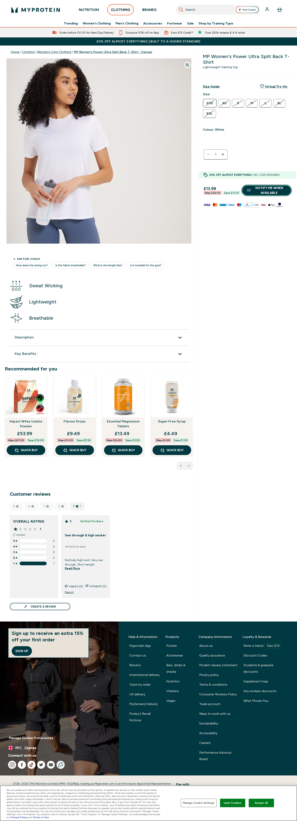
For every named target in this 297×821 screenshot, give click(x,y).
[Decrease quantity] (208, 154)
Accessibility (208, 733)
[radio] (210, 103)
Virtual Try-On (276, 86)
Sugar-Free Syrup (172, 421)
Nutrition (173, 681)
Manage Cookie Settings (198, 802)
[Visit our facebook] (22, 765)
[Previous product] (181, 466)
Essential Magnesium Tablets (123, 424)
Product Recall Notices (140, 717)
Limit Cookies (232, 802)
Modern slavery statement (218, 665)
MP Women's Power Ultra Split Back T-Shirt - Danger (113, 52)
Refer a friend (261, 645)
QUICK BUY (29, 450)
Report (69, 592)
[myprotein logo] (35, 9)
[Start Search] (181, 10)
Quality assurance (212, 655)
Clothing (28, 52)
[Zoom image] (187, 65)
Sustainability (208, 723)
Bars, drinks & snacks (175, 668)
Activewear (174, 655)
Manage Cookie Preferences (31, 738)
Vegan (170, 700)
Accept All (261, 802)
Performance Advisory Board (215, 756)
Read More (72, 568)
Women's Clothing (97, 23)
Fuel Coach (249, 9)
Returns (135, 665)
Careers (205, 743)
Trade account (209, 704)
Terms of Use (41, 817)
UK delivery (137, 694)
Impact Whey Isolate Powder (26, 424)
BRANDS (149, 10)
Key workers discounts (260, 691)
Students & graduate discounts (258, 668)
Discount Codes (255, 655)
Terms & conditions (213, 684)
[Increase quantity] (222, 154)
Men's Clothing (127, 23)
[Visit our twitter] (41, 765)
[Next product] (189, 466)
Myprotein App (140, 645)
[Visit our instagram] (12, 765)
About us (206, 645)
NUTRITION (89, 10)
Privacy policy (209, 675)
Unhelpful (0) (98, 586)
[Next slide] (192, 425)
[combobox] (218, 10)
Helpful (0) (76, 586)
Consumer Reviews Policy (218, 694)
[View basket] (280, 9)
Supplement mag (255, 681)
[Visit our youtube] (51, 765)
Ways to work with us (215, 713)
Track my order (140, 684)
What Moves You (255, 700)
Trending (71, 23)
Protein (171, 645)
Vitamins (172, 691)
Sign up (21, 651)
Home (15, 52)
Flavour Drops (74, 421)
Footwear (174, 23)
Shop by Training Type (216, 23)
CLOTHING (120, 10)
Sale (190, 23)
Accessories (152, 23)
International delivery (144, 675)
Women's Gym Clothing (54, 52)
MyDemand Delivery (143, 704)
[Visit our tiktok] (31, 765)
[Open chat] (61, 765)
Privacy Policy (19, 817)
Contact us (137, 655)
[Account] (267, 10)
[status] (215, 154)
